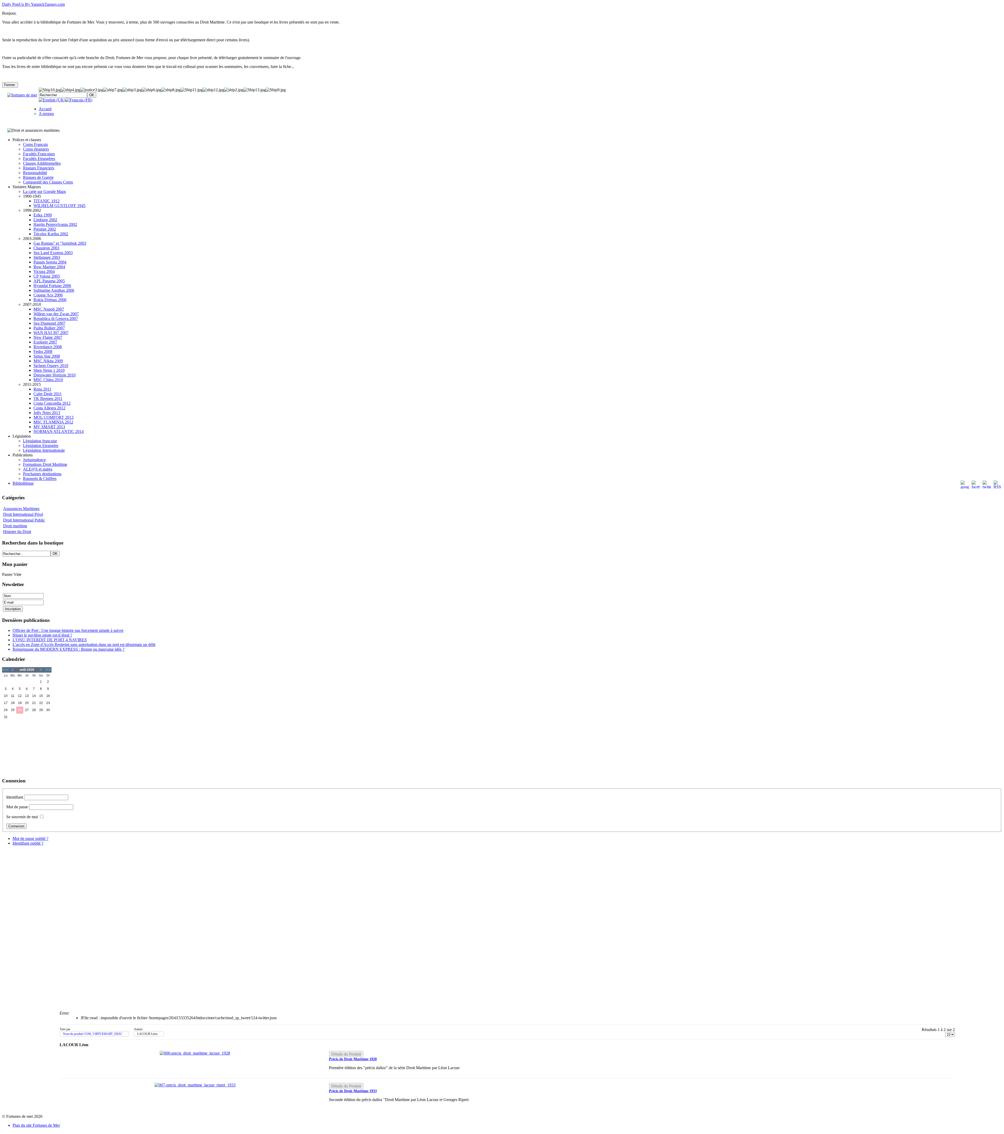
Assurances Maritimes (21, 508)
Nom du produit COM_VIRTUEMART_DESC (92, 1034)
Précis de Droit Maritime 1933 (353, 1091)
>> (48, 669)
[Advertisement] (28, 747)
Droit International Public (24, 520)
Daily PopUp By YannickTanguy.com (33, 4)
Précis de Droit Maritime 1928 (353, 1059)
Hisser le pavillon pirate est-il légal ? (42, 635)
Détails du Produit (346, 1054)
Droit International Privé (23, 514)
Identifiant (14, 797)
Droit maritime (15, 526)
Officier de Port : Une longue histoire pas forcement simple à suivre (68, 630)
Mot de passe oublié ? (30, 838)
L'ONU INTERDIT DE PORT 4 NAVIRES (50, 640)
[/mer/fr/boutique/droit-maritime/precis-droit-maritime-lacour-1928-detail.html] (195, 1053)
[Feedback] (1000, 523)
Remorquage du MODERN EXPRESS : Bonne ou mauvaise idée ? (68, 649)
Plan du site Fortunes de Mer (36, 1125)
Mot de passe (17, 807)
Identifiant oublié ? (28, 843)
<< (6, 669)
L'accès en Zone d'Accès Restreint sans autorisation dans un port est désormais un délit (84, 644)
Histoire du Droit (17, 531)
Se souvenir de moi (22, 817)
